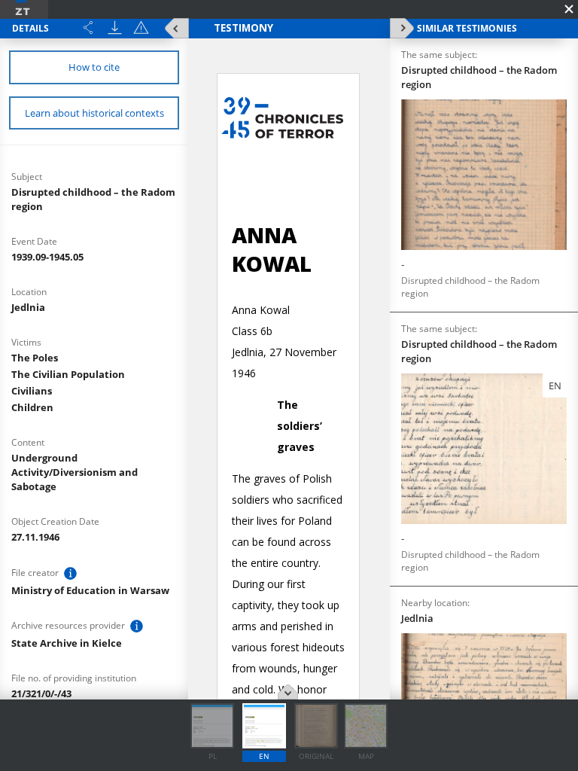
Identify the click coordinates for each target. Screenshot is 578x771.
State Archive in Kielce (66, 643)
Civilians (31, 391)
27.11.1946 (35, 537)
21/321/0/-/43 (41, 693)
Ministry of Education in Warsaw (90, 590)
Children (32, 407)
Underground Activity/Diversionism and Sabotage (74, 472)
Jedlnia (28, 307)
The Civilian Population (68, 374)
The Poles (34, 357)
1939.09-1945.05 (47, 257)
